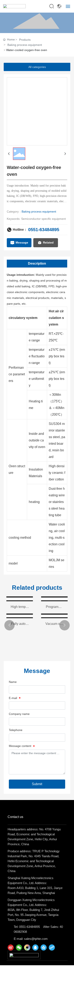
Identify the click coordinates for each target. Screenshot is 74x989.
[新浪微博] (11, 947)
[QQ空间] (43, 947)
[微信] (19, 947)
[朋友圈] (27, 947)
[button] (9, 625)
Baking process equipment (24, 44)
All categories (37, 67)
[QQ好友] (35, 947)
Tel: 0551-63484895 (27, 926)
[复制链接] (52, 947)
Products (25, 39)
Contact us (15, 817)
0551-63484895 (43, 229)
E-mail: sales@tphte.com (31, 938)
